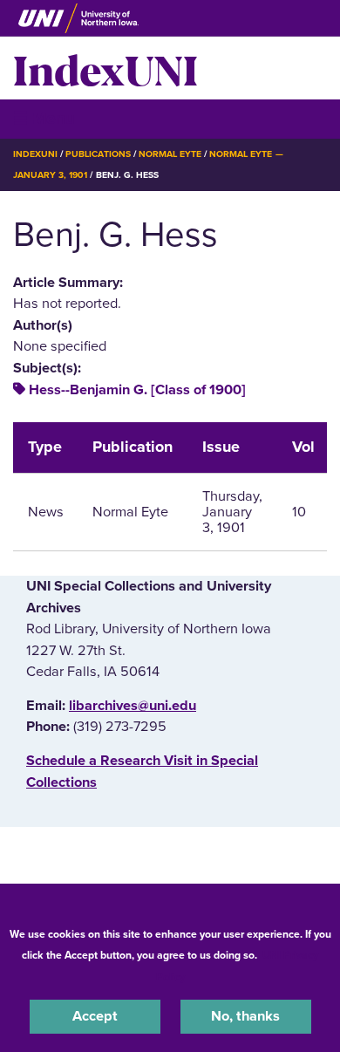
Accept (95, 1016)
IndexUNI (105, 68)
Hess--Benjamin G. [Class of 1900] (137, 390)
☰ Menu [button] (44, 118)
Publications (97, 154)
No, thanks (245, 1016)
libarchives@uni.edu (132, 705)
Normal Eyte (170, 154)
